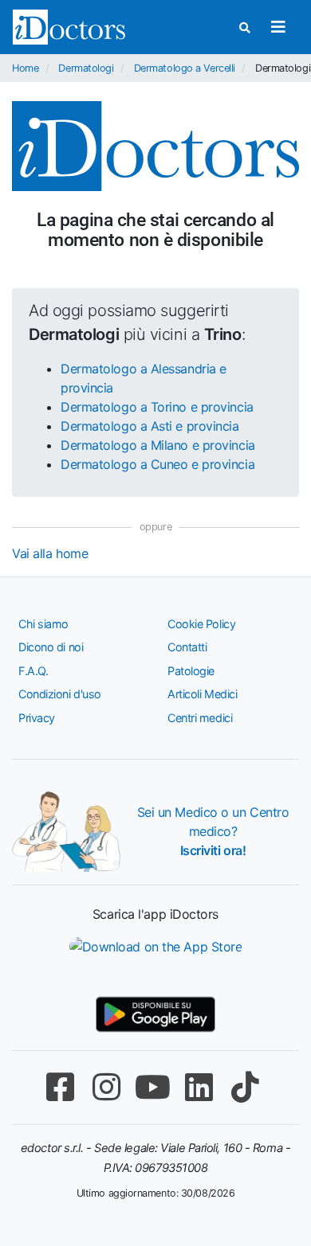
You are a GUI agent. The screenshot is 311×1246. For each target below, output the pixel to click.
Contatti (187, 647)
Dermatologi (85, 68)
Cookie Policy (201, 624)
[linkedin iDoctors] (198, 1087)
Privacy (36, 718)
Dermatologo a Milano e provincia (158, 445)
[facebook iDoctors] (60, 1087)
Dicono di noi (50, 647)
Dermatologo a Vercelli (184, 68)
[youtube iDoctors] (152, 1087)
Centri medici (199, 718)
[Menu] (278, 27)
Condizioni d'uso (59, 694)
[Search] (245, 27)
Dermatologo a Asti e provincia (150, 426)
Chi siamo (43, 624)
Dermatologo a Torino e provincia (157, 407)
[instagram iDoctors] (106, 1087)
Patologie (191, 671)
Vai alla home (50, 553)
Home (25, 68)
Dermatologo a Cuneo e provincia (157, 464)
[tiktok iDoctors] (245, 1087)
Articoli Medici (202, 694)
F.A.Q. (33, 671)
